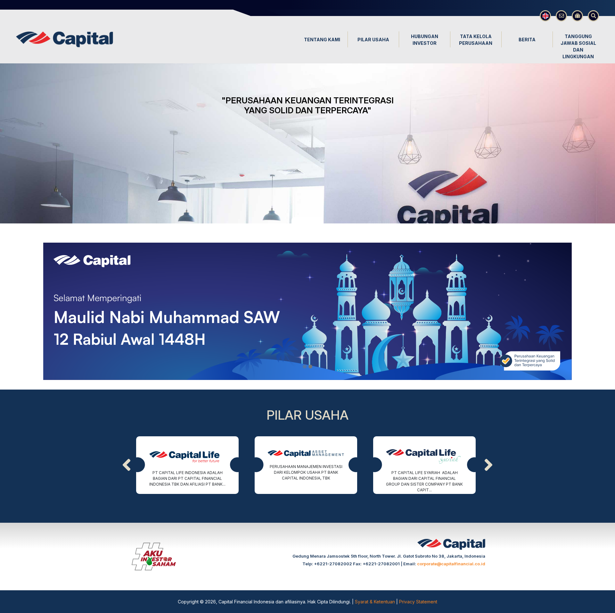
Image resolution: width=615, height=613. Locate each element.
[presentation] (126, 465)
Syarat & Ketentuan (375, 601)
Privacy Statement (418, 601)
